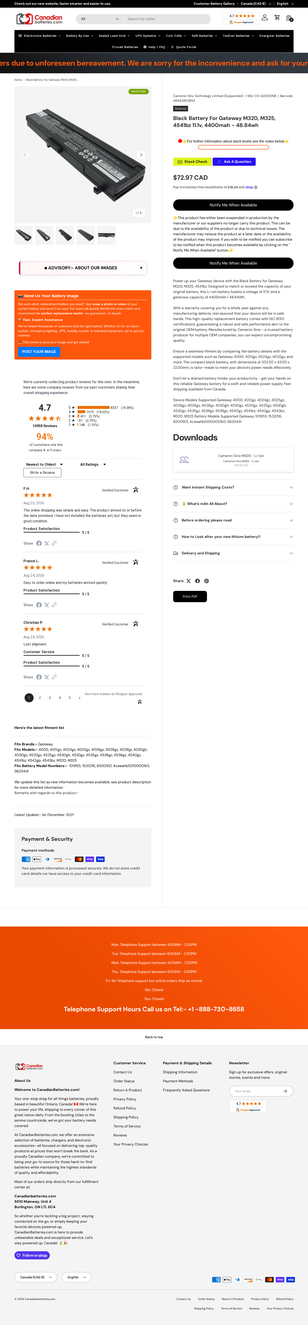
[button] (277, 17)
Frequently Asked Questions (186, 1090)
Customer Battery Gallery (214, 4)
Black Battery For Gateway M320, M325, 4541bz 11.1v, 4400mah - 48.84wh (53, 80)
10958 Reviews (49, 426)
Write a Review (42, 472)
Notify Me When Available (233, 205)
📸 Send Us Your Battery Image (48, 296)
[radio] (105, 407)
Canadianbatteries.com (40, 1299)
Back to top (154, 1037)
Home (18, 80)
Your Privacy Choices (130, 1144)
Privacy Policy (124, 1099)
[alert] (83, 268)
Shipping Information (180, 1072)
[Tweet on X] (188, 580)
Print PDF (190, 596)
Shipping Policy (126, 1117)
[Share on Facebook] (197, 580)
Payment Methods (178, 1081)
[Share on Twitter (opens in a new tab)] (46, 543)
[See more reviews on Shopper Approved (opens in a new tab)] (54, 544)
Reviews (120, 1135)
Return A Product (127, 1090)
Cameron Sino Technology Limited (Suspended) (208, 96)
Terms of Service (127, 1126)
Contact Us (122, 1072)
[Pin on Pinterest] (206, 580)
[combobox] (143, 19)
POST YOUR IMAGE (39, 352)
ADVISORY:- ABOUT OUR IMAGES (82, 268)
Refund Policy (124, 1108)
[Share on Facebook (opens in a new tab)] (39, 544)
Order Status (124, 1081)
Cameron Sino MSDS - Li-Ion (241, 456)
